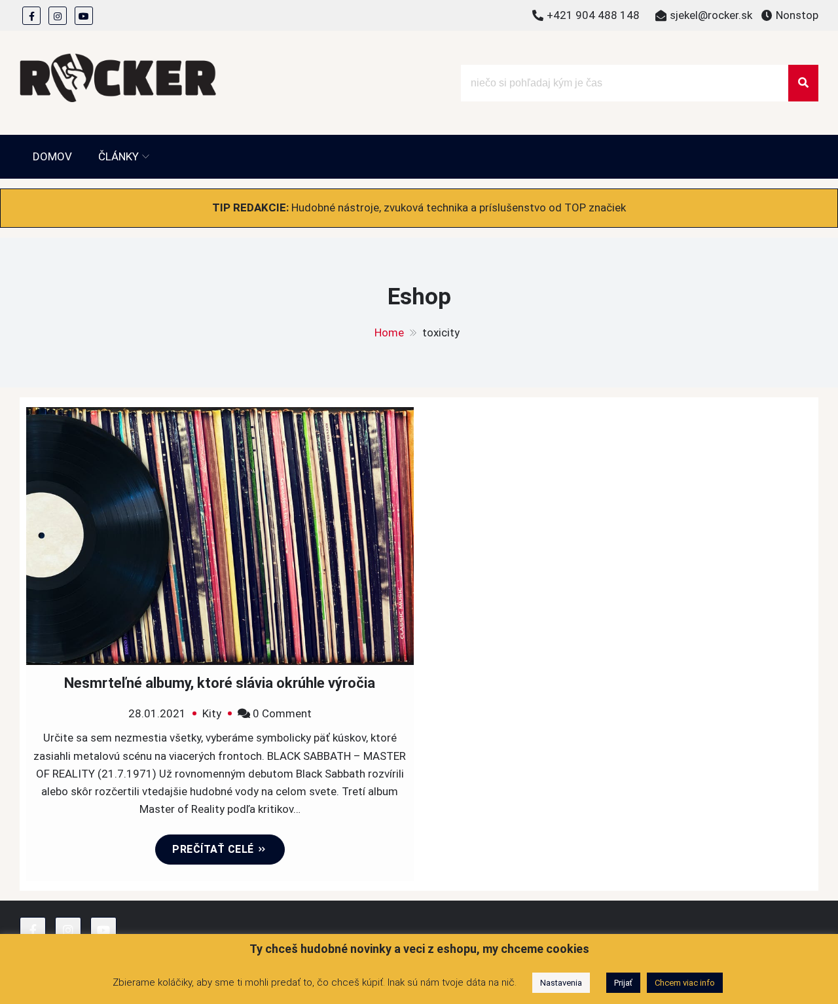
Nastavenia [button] (561, 983)
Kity (211, 713)
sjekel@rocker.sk (711, 15)
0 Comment (282, 713)
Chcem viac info (685, 983)
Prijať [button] (623, 983)
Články (118, 156)
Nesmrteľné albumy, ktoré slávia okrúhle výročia (219, 683)
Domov (52, 156)
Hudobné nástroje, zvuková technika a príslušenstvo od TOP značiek (458, 207)
